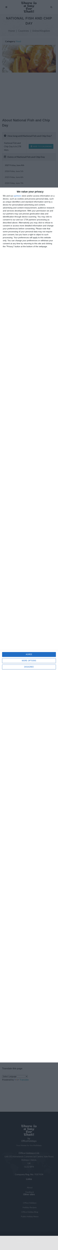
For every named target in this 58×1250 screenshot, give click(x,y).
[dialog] (29, 625)
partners (17, 196)
